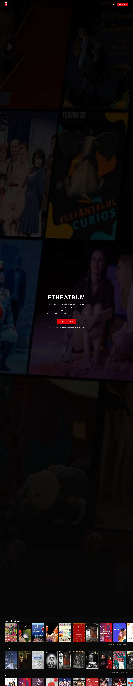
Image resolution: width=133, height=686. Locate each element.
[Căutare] (114, 4)
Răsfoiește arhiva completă (118, 644)
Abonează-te (66, 321)
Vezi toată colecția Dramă (118, 672)
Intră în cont (122, 4)
